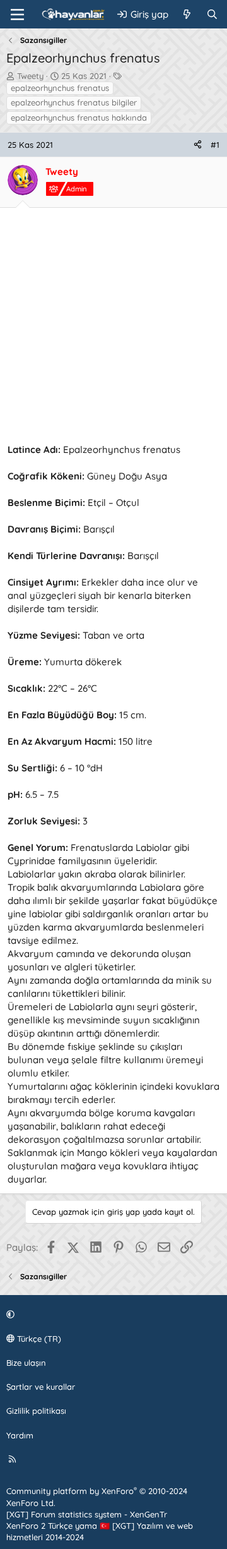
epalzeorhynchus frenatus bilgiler (74, 102)
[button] (111, 1315)
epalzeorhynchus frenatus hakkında (79, 117)
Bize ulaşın (26, 1363)
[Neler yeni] (187, 14)
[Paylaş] (197, 144)
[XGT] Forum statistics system (86, 1514)
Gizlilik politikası (36, 1411)
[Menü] (17, 14)
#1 (215, 145)
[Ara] (212, 14)
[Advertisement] (113, 329)
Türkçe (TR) (38, 1339)
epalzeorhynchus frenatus (60, 88)
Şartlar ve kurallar (40, 1387)
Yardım (19, 1435)
